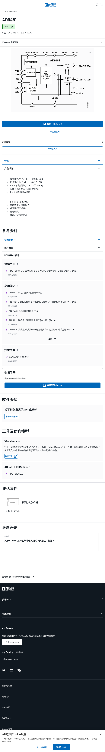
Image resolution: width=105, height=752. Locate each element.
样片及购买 (52, 149)
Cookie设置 (7, 729)
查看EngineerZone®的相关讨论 (16, 577)
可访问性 (6, 696)
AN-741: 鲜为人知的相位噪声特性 (25, 292)
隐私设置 (6, 707)
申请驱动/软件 (12, 416)
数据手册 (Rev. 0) (54, 124)
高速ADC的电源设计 (19, 356)
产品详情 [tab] (8, 168)
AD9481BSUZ (16, 473)
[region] (52, 741)
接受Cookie (61, 747)
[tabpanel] (52, 196)
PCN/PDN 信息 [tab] (11, 255)
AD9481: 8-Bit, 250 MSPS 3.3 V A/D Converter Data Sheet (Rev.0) (43, 270)
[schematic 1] (52, 80)
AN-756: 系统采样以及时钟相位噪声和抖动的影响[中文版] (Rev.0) (41, 329)
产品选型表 (54, 131)
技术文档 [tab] (10, 239)
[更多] (52, 338)
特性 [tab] (6, 160)
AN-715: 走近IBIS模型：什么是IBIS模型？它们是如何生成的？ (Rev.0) (43, 301)
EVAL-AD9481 (29, 502)
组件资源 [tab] (9, 247)
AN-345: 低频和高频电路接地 (23, 311)
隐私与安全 (7, 718)
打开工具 (9, 456)
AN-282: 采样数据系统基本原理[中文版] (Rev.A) (32, 320)
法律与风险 (7, 685)
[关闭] (101, 734)
